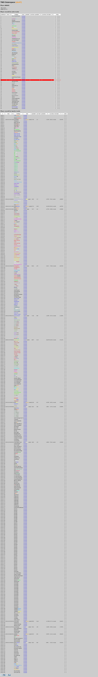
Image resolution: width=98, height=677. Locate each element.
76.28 (25, 621)
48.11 (25, 442)
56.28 (25, 634)
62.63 (25, 402)
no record (23, 17)
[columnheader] (3, 14)
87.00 (25, 406)
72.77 (25, 119)
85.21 (25, 265)
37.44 (25, 199)
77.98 (25, 209)
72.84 (25, 315)
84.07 (25, 206)
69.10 (25, 642)
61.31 (25, 626)
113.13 (25, 339)
